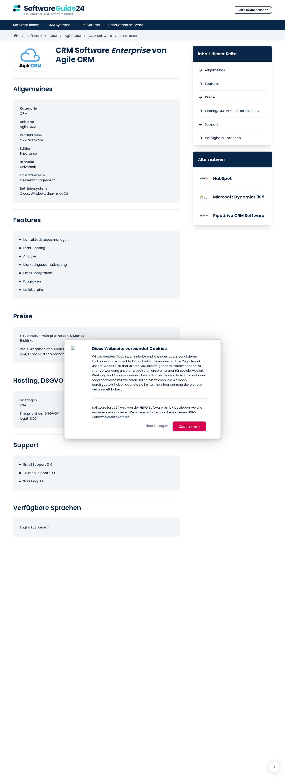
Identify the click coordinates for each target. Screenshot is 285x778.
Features (212, 83)
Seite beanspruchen (252, 10)
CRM (53, 35)
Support (211, 124)
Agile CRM (73, 35)
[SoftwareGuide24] (48, 10)
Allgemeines (215, 70)
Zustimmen (189, 426)
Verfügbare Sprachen (223, 138)
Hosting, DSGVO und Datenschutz (232, 110)
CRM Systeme (59, 25)
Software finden (26, 25)
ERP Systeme (89, 25)
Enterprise (128, 35)
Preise (210, 97)
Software (34, 35)
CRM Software (100, 35)
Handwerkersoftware (125, 25)
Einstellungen (156, 425)
